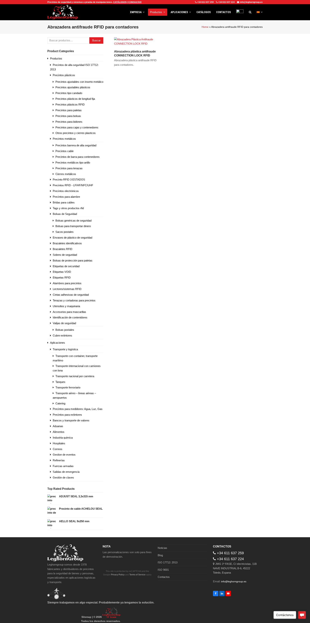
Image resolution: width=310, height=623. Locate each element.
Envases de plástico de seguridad (72, 237)
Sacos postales (64, 231)
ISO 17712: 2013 (167, 562)
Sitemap (86, 616)
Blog (160, 555)
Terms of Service (137, 574)
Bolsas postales (64, 329)
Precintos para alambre (66, 196)
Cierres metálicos (65, 173)
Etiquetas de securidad (66, 266)
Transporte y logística (65, 349)
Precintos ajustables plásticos (72, 87)
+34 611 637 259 (205, 2)
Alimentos (58, 431)
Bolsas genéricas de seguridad (73, 220)
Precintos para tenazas (69, 168)
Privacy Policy (118, 574)
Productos (56, 58)
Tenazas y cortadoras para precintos (74, 300)
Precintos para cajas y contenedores (76, 127)
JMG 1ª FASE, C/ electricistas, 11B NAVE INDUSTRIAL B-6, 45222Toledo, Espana (235, 568)
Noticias (162, 547)
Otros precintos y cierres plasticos (75, 132)
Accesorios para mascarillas (69, 311)
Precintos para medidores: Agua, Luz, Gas (77, 408)
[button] (250, 12)
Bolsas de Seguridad (65, 213)
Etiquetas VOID (62, 271)
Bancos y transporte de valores (71, 420)
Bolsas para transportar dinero (73, 226)
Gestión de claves (63, 477)
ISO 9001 (163, 569)
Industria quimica (63, 437)
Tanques (60, 381)
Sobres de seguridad (65, 254)
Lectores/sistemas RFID (67, 288)
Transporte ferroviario (67, 387)
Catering (60, 403)
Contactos (164, 576)
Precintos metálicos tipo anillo (72, 162)
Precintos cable (64, 151)
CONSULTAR (135, 2)
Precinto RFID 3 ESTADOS (69, 179)
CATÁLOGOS (120, 2)
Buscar (96, 40)
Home (205, 26)
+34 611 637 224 (226, 2)
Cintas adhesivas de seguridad (71, 294)
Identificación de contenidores (70, 317)
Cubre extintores (62, 335)
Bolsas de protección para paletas (72, 260)
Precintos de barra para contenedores (77, 156)
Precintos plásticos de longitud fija (75, 98)
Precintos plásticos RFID (70, 104)
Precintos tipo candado (68, 93)
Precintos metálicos (64, 138)
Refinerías (59, 460)
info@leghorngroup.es (251, 2)
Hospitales (59, 443)
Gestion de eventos (64, 454)
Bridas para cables (64, 202)
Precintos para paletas (68, 110)
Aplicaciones (57, 342)
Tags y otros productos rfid (68, 208)
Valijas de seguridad (64, 323)
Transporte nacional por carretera (74, 376)
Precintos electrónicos (66, 191)
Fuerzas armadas (63, 466)
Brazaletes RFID (62, 249)
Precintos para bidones (68, 121)
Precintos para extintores (67, 414)
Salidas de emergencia (66, 471)
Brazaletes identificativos (67, 243)
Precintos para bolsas (68, 115)
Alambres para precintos (67, 283)
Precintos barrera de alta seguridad (75, 145)
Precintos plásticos (64, 75)
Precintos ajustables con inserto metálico (79, 81)
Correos (57, 449)
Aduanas (58, 426)
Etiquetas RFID (62, 277)
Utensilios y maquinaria (66, 306)
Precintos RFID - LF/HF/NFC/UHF (73, 185)
